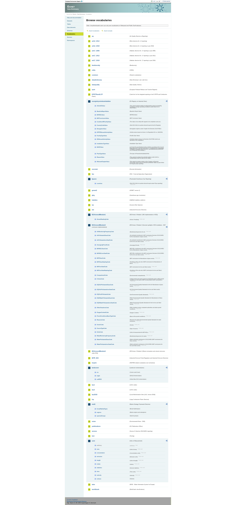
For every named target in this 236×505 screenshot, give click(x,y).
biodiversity (96, 65)
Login (154, 1)
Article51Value (101, 106)
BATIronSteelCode (102, 266)
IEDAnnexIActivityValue (103, 139)
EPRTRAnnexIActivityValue (104, 132)
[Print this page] (157, 1)
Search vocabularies (94, 30)
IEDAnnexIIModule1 (99, 214)
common (95, 75)
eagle (98, 375)
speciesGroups (101, 416)
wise (93, 484)
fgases (94, 179)
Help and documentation (74, 17)
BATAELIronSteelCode (103, 253)
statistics (99, 467)
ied (93, 210)
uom (93, 441)
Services (69, 37)
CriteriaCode (100, 279)
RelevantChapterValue (103, 161)
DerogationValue (101, 128)
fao (93, 174)
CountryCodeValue (102, 125)
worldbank (95, 489)
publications (96, 426)
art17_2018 (95, 60)
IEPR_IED (95, 358)
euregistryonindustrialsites (101, 101)
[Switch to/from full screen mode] (160, 1)
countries (99, 183)
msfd (93, 404)
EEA (75, 1)
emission (99, 456)
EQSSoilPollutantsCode (104, 294)
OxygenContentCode (103, 312)
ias (93, 205)
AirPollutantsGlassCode (104, 235)
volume (99, 479)
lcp (93, 399)
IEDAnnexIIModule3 (99, 225)
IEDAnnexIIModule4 (99, 351)
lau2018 (94, 394)
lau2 (93, 390)
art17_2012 (95, 55)
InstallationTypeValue (103, 143)
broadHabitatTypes (102, 409)
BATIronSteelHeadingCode (104, 270)
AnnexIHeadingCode (103, 219)
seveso (94, 431)
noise (94, 421)
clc (98, 372)
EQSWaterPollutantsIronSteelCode (107, 302)
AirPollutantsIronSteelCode (104, 240)
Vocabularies (71, 34)
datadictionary (97, 80)
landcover (95, 368)
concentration (101, 453)
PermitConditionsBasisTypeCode (106, 316)
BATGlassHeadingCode (103, 262)
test (93, 436)
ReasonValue (100, 157)
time (98, 471)
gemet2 (94, 190)
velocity (99, 475)
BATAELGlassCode (102, 248)
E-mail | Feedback (72, 499)
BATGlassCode (101, 258)
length (98, 460)
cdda (93, 70)
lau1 (93, 385)
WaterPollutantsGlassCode (104, 339)
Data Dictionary (81, 14)
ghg (93, 195)
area (98, 449)
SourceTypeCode (102, 328)
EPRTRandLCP (97, 94)
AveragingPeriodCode (103, 245)
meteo (98, 464)
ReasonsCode (101, 320)
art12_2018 (95, 46)
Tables (69, 24)
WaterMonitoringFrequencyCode (106, 336)
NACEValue (100, 147)
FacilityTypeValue (102, 135)
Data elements (71, 27)
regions (99, 412)
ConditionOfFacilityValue (104, 121)
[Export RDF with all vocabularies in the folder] (166, 101)
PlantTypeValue (101, 153)
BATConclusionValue (103, 118)
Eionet (74, 14)
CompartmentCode (102, 275)
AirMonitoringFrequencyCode (105, 231)
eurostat (95, 169)
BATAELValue (101, 115)
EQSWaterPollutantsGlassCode (106, 298)
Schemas (69, 30)
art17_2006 (95, 51)
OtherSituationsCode (103, 307)
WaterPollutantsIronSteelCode (105, 344)
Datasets (69, 21)
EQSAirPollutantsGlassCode (105, 284)
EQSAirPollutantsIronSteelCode (106, 289)
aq (93, 36)
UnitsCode (100, 332)
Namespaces (71, 40)
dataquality (96, 84)
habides (94, 200)
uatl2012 (99, 379)
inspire (94, 363)
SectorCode (100, 324)
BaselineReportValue (103, 111)
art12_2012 (95, 41)
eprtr (93, 89)
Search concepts (108, 30)
